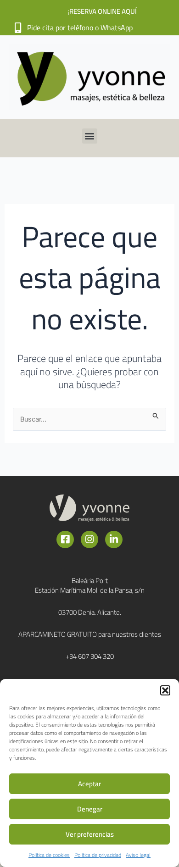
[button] (165, 690)
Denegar (89, 809)
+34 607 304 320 (90, 656)
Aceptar (89, 783)
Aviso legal (138, 855)
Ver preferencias (90, 834)
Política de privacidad (97, 855)
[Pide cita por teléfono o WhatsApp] (17, 27)
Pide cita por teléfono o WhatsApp (80, 27)
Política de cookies (49, 855)
